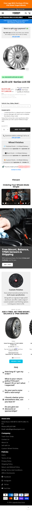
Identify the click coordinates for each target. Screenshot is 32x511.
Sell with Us (6, 445)
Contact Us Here (16, 169)
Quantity (5, 126)
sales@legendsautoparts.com (15, 429)
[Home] (16, 13)
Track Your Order (8, 436)
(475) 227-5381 (21, 9)
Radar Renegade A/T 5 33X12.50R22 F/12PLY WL (13, 336)
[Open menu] (3, 13)
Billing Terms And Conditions (12, 470)
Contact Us (5, 439)
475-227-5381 (16, 36)
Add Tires (7, 264)
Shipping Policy (7, 464)
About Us (5, 442)
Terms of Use (6, 458)
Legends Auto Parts (18, 502)
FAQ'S (4, 455)
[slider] (9, 203)
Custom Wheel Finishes (10, 448)
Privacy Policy (6, 461)
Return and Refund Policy (11, 467)
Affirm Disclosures (8, 473)
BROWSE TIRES (16, 361)
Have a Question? (11, 9)
